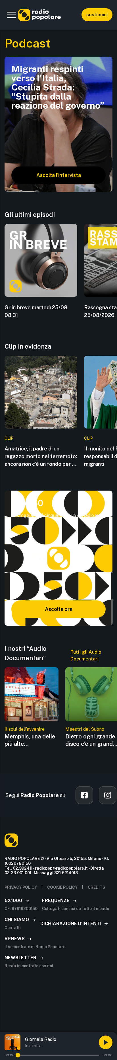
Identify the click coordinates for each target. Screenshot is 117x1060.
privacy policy (21, 887)
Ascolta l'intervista (58, 175)
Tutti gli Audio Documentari (85, 655)
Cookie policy (62, 887)
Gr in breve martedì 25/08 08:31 (36, 311)
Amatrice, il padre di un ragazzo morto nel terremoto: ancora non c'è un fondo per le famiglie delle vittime (41, 457)
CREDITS (96, 887)
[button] (11, 15)
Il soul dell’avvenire (25, 729)
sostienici (97, 14)
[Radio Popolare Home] (39, 15)
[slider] (18, 1055)
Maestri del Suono (84, 729)
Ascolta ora (58, 609)
